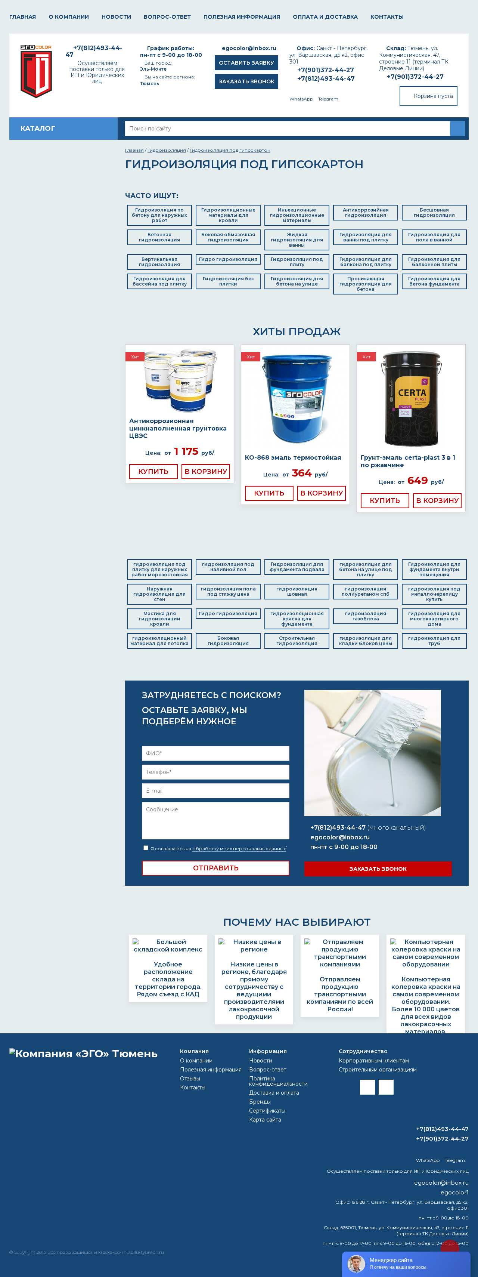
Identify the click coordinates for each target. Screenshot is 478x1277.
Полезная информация (242, 16)
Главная (22, 16)
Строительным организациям (378, 1069)
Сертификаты (267, 1110)
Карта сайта (265, 1119)
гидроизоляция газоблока (365, 616)
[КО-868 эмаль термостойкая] (295, 399)
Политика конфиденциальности (278, 1081)
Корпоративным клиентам (374, 1060)
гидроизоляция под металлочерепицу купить (434, 594)
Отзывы (190, 1078)
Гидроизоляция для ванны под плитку (365, 237)
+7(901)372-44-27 (415, 76)
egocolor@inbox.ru (249, 48)
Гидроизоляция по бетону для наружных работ (159, 215)
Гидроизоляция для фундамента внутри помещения (434, 569)
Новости (116, 16)
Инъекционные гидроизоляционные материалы (297, 215)
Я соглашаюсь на (218, 848)
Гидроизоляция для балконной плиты (434, 261)
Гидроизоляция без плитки (228, 281)
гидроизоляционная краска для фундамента (297, 619)
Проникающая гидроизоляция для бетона (365, 284)
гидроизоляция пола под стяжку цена (228, 591)
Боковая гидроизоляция (228, 640)
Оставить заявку (246, 62)
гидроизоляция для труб (434, 640)
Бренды (260, 1101)
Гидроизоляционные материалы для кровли (228, 215)
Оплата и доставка (325, 16)
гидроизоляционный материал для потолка (159, 640)
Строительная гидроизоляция (296, 640)
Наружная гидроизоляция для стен (159, 594)
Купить (153, 472)
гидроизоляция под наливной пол (228, 566)
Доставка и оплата (274, 1092)
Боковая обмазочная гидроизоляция (228, 237)
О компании (69, 16)
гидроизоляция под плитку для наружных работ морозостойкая (159, 569)
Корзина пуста (433, 96)
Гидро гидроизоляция (228, 259)
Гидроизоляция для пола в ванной (434, 237)
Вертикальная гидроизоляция (159, 261)
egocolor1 (455, 1192)
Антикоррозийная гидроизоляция (366, 212)
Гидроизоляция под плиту (297, 261)
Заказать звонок (246, 81)
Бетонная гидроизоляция (159, 237)
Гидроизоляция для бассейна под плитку (160, 281)
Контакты (387, 16)
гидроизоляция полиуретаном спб (365, 591)
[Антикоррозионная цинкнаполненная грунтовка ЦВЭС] (179, 381)
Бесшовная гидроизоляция (434, 212)
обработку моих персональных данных (239, 848)
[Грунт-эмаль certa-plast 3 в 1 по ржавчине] (411, 399)
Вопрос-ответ (167, 16)
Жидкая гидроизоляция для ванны (297, 240)
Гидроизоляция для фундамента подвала (297, 566)
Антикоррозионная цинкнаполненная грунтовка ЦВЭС (178, 428)
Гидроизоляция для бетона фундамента (434, 281)
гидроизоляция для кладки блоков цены (365, 640)
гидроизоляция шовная (296, 591)
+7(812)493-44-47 (326, 78)
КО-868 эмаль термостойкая (293, 457)
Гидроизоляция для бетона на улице (297, 281)
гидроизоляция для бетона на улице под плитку (365, 569)
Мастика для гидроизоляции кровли (159, 619)
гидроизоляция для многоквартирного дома (434, 619)
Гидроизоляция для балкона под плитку (365, 261)
